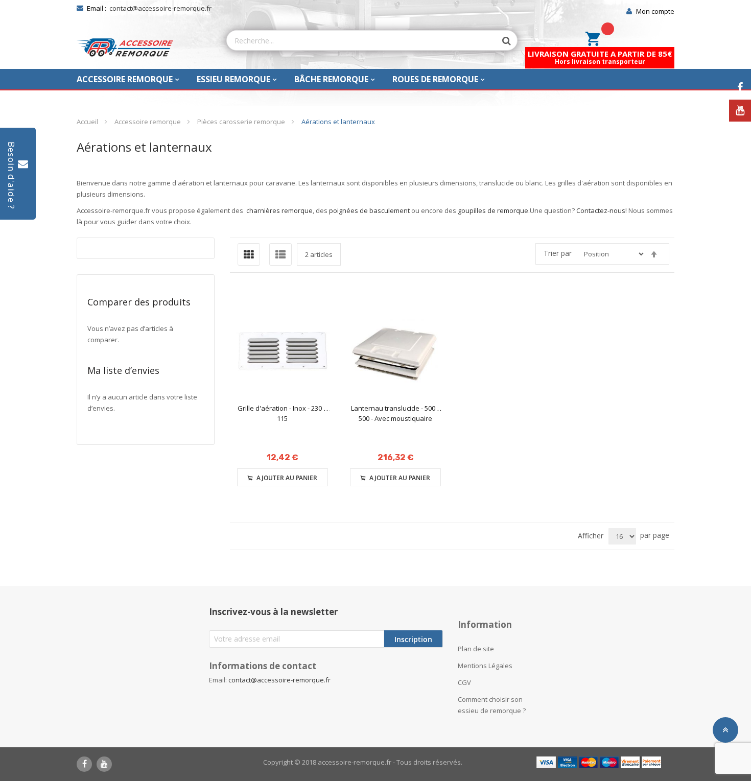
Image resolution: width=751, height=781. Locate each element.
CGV (464, 682)
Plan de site (476, 648)
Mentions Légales (485, 665)
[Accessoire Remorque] (125, 47)
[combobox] (362, 40)
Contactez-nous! (601, 210)
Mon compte (655, 11)
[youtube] (104, 764)
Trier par (558, 253)
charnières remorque (279, 210)
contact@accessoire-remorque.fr (160, 8)
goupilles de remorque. (494, 210)
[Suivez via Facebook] (740, 88)
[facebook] (84, 764)
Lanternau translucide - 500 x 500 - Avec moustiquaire (395, 413)
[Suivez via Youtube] (740, 111)
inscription (413, 639)
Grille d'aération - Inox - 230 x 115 (282, 413)
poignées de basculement (369, 210)
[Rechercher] (501, 41)
